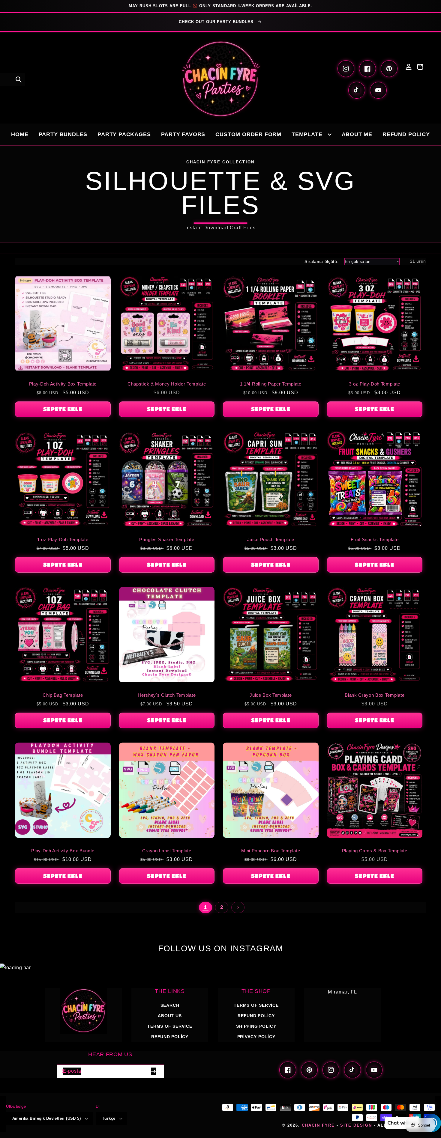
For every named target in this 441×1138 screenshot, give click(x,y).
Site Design (356, 1125)
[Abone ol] (153, 1071)
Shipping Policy (256, 1026)
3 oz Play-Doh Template (374, 383)
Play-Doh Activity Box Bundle (62, 850)
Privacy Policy (256, 1036)
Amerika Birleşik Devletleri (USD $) (46, 1118)
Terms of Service (169, 1026)
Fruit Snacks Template (375, 539)
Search (169, 1005)
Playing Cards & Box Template (374, 850)
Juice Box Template (271, 695)
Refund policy (169, 1036)
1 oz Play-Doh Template (62, 539)
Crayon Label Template (166, 850)
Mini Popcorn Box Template (270, 850)
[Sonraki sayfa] (237, 907)
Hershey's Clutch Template (167, 695)
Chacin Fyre (318, 1125)
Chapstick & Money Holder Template (167, 383)
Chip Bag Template (63, 695)
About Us (170, 1015)
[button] (18, 79)
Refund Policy (256, 1015)
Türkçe (108, 1118)
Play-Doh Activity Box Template (63, 383)
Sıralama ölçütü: (321, 261)
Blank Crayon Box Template (374, 695)
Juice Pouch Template (271, 539)
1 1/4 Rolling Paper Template (271, 383)
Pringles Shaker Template (166, 539)
